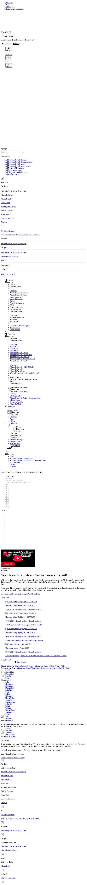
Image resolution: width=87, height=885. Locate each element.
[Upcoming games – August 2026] (18, 644)
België (7, 670)
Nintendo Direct (16, 435)
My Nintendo (15, 462)
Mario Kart (5, 214)
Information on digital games (20, 326)
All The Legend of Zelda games (16, 172)
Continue (9, 730)
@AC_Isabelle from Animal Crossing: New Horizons (20, 235)
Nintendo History (16, 383)
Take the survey (19, 758)
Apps (12, 419)
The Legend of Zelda (8, 207)
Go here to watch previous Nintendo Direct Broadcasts (20, 594)
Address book (10, 7)
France (7, 678)
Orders (7, 5)
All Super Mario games (13, 170)
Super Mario (5, 203)
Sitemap (13, 466)
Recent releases (15, 297)
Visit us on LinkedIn (8, 274)
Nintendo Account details (14, 9)
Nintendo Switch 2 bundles (19, 357)
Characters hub (15, 309)
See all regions (10, 736)
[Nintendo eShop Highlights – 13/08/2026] (21, 602)
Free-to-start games (17, 303)
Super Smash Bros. (8, 218)
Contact (68, 668)
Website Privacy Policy (57, 666)
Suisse (7, 728)
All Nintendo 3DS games (14, 168)
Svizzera (8, 708)
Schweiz (8, 704)
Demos (12, 301)
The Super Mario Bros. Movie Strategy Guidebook (28, 460)
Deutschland (9, 674)
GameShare (14, 351)
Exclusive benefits (16, 402)
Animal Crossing (7, 210)
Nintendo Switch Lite (17, 371)
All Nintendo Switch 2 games (16, 160)
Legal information (18, 668)
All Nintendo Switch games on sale (18, 166)
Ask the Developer (16, 440)
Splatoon (4, 222)
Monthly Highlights (17, 317)
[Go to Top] (43, 470)
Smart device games (17, 307)
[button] (45, 280)
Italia (7, 682)
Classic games (15, 400)
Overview (9, 3)
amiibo (12, 381)
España (8, 676)
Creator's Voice (15, 442)
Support (24, 666)
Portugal (8, 702)
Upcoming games (16, 299)
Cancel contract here (47, 668)
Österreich (9, 720)
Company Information (35, 666)
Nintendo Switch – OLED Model (22, 367)
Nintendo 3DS (6, 199)
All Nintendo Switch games (15, 164)
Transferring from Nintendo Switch (22, 359)
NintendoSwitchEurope (9, 256)
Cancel (3, 730)
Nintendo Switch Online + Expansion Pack (25, 398)
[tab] (43, 662)
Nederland (9, 718)
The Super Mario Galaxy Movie (21, 458)
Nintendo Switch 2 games (19, 293)
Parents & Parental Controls (11, 666)
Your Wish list (15, 328)
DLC (12, 305)
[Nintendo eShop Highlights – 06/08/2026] (21, 613)
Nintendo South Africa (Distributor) (13, 191)
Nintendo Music (16, 404)
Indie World (14, 437)
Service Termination (33, 668)
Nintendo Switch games (18, 295)
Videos (12, 421)
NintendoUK (5, 265)
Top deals (13, 319)
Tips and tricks (15, 444)
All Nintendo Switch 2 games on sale (18, 162)
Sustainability (60, 668)
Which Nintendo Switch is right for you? (24, 373)
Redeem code (15, 330)
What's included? (16, 396)
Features (13, 346)
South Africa (9, 700)
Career (12, 464)
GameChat (14, 349)
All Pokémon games (12, 174)
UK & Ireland (10, 734)
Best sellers (14, 321)
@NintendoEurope (7, 231)
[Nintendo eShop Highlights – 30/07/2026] (21, 629)
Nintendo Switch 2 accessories (21, 355)
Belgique (8, 686)
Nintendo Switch (7, 195)
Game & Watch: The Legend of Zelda (23, 379)
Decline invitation (7, 758)
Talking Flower (15, 377)
